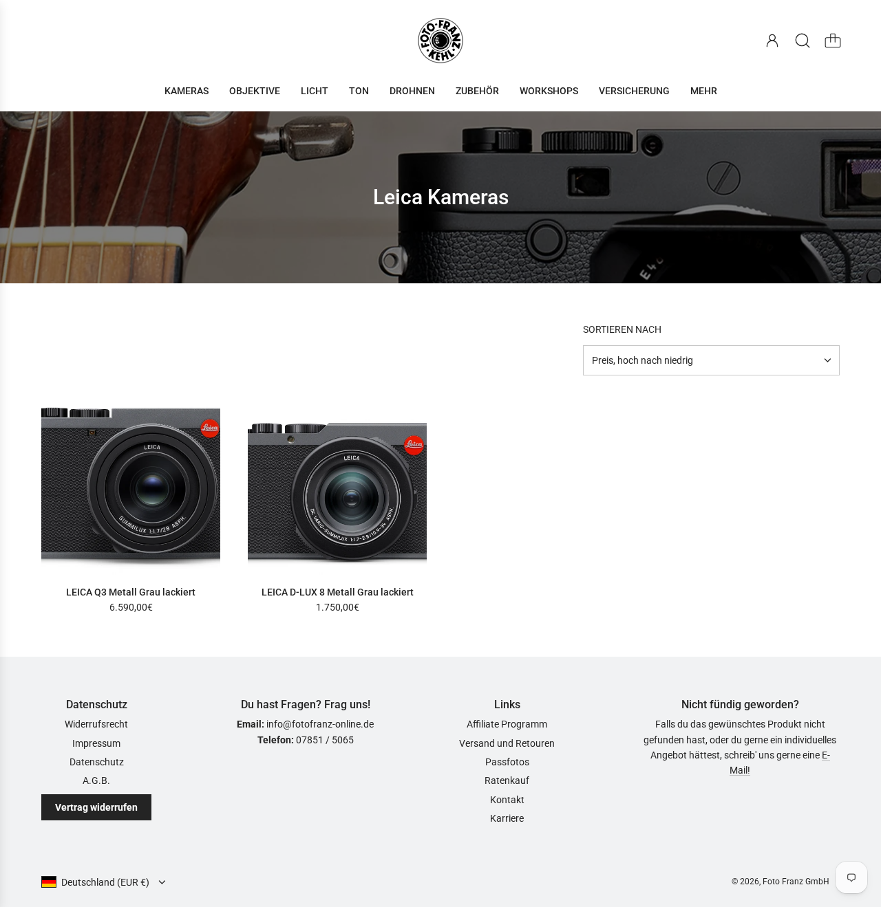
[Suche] (802, 40)
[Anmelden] (772, 40)
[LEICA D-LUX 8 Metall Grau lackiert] (337, 485)
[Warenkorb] (833, 40)
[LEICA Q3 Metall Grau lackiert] (130, 485)
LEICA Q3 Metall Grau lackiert (130, 592)
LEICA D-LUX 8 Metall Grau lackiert (338, 592)
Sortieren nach (622, 329)
